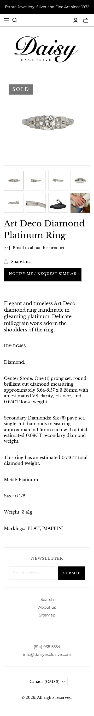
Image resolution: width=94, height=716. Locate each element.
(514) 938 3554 (47, 646)
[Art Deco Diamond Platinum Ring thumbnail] (58, 203)
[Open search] (14, 20)
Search (47, 599)
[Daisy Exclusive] (47, 49)
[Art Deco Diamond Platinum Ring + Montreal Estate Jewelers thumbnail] (14, 180)
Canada (45, 681)
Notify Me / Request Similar (43, 273)
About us (47, 607)
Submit (71, 573)
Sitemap (47, 615)
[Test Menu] (6, 20)
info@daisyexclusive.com (47, 654)
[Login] (75, 20)
